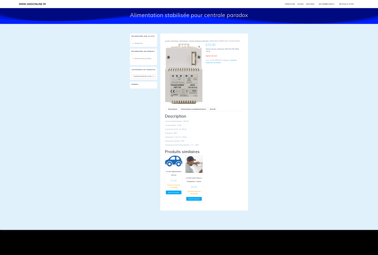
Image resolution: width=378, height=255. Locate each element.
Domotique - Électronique (179, 41)
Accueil (301, 4)
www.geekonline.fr (32, 4)
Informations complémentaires (193, 109)
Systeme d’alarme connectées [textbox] (143, 76)
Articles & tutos (346, 4)
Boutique (310, 4)
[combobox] (144, 77)
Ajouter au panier (173, 192)
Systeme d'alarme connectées (199, 41)
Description (172, 109)
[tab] (173, 109)
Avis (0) (212, 109)
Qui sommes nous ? (327, 4)
